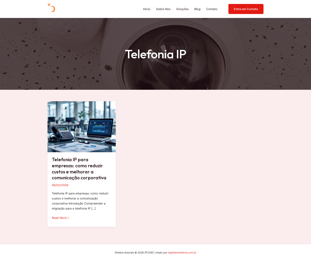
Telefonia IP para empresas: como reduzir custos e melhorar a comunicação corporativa (79, 169)
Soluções (182, 9)
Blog (197, 9)
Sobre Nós (163, 9)
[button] (243, 9)
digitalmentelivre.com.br (182, 252)
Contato (211, 9)
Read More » (60, 218)
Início (146, 9)
